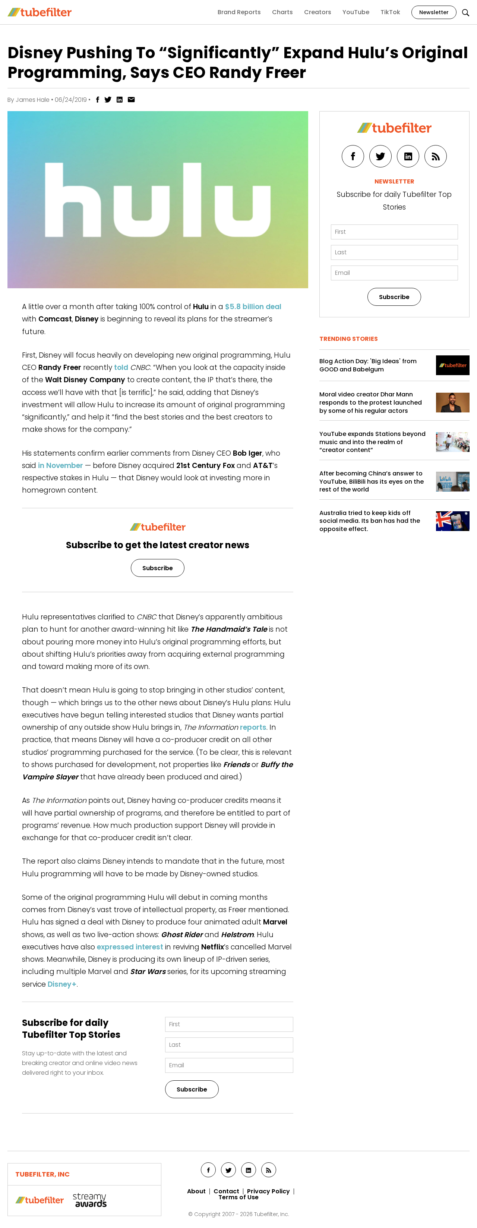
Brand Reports (239, 12)
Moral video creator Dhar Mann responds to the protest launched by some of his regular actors (370, 402)
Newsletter (434, 12)
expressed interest (130, 947)
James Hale (33, 99)
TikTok (390, 12)
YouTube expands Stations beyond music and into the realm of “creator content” (372, 442)
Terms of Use (238, 1197)
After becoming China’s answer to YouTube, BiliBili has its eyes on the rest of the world (371, 481)
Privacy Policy (268, 1191)
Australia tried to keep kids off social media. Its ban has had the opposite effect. (369, 521)
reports (253, 727)
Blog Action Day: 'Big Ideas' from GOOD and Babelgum (368, 365)
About (196, 1191)
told (121, 367)
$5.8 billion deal (253, 307)
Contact (226, 1191)
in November (60, 466)
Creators (317, 12)
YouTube (355, 12)
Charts (282, 12)
